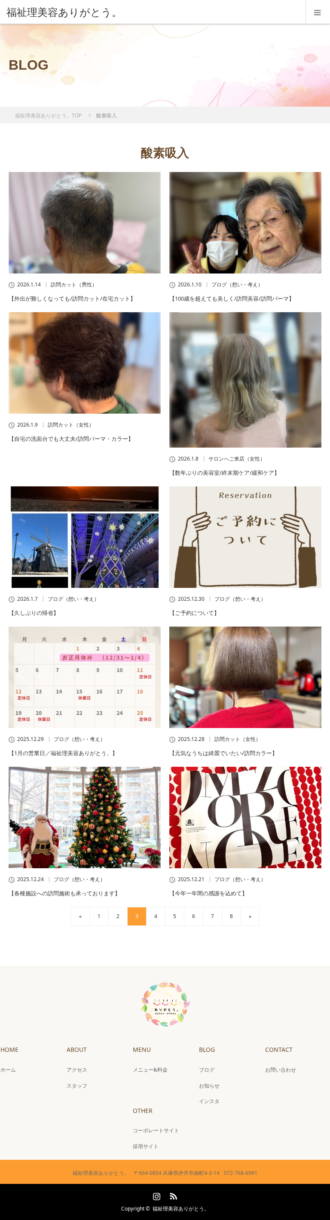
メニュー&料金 (150, 1069)
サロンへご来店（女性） (236, 458)
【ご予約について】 (194, 613)
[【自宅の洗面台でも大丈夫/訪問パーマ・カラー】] (85, 363)
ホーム (8, 1069)
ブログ (206, 1069)
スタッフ (77, 1085)
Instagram (155, 1194)
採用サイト (146, 1146)
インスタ (209, 1101)
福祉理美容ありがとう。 (181, 1208)
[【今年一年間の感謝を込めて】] (245, 817)
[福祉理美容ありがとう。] (152, 12)
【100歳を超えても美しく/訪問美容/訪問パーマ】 (231, 298)
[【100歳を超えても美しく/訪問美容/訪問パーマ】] (245, 223)
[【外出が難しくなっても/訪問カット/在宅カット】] (85, 223)
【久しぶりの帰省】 (34, 613)
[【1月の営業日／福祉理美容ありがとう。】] (85, 677)
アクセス (77, 1069)
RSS (172, 1194)
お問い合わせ (280, 1069)
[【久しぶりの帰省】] (85, 537)
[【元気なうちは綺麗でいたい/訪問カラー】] (245, 677)
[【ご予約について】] (245, 537)
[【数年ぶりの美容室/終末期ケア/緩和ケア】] (245, 379)
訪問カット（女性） (71, 424)
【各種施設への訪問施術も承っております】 (64, 893)
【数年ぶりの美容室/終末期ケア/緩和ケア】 (224, 472)
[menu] (318, 12)
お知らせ (209, 1085)
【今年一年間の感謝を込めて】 (208, 893)
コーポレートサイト (156, 1130)
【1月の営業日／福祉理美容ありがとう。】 (63, 753)
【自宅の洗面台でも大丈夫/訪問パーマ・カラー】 (71, 439)
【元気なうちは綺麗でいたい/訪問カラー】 (223, 753)
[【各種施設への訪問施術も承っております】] (85, 817)
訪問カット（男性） (74, 284)
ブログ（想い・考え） (237, 284)
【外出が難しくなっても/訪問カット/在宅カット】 (72, 298)
